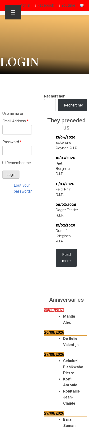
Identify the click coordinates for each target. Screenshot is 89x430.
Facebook (45, 5)
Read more (66, 257)
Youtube (68, 5)
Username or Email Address (15, 117)
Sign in (24, 5)
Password (12, 142)
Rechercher (54, 96)
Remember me (18, 163)
